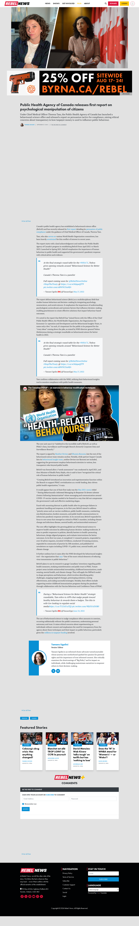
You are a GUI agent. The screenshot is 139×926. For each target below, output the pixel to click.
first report (71, 229)
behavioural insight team (53, 459)
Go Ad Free (27, 221)
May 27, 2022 (79, 292)
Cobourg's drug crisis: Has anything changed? (30, 753)
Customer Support (69, 885)
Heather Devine (61, 454)
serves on (52, 236)
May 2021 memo (85, 490)
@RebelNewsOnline (78, 281)
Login (64, 896)
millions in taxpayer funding (55, 632)
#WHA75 (84, 262)
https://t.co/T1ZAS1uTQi (60, 606)
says (61, 556)
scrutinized (51, 239)
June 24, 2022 (79, 611)
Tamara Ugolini (29, 125)
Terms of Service (68, 877)
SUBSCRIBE (50, 795)
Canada (34, 718)
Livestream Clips (78, 764)
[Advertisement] (69, 205)
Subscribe (66, 881)
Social (65, 892)
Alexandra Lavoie (53, 758)
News (47, 3)
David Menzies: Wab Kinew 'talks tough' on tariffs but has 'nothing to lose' (81, 754)
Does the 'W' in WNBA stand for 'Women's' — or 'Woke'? (107, 753)
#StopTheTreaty (50, 284)
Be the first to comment (59, 125)
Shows (56, 3)
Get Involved (68, 3)
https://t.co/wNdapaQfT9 (72, 284)
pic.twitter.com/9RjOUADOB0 (85, 606)
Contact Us (66, 888)
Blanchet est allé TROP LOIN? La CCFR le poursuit (57, 751)
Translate (104, 893)
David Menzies (103, 761)
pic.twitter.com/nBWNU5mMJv (57, 287)
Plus (79, 3)
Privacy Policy (67, 873)
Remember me (31, 804)
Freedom (24, 718)
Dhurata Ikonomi (79, 454)
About (87, 3)
